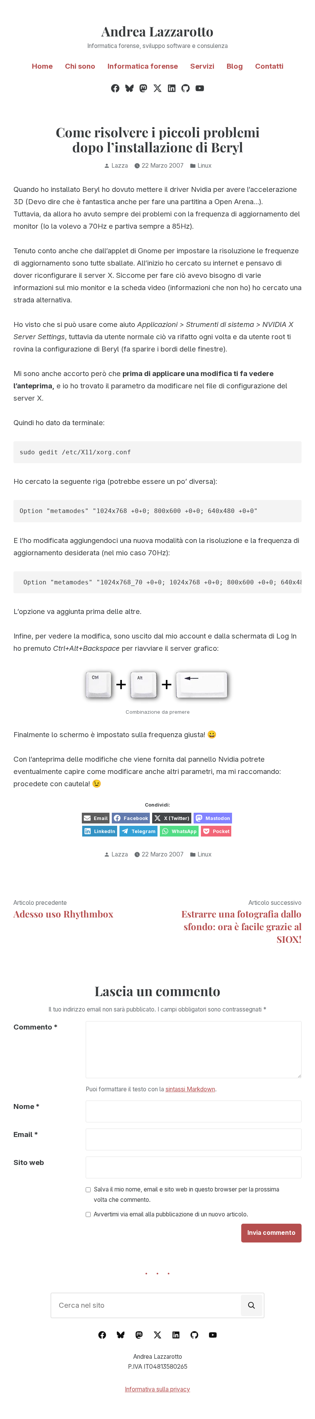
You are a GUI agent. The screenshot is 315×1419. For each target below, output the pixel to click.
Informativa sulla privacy (157, 1389)
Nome (26, 1106)
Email (25, 1134)
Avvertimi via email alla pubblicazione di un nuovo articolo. (171, 1214)
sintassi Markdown (190, 1089)
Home (42, 66)
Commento (35, 1027)
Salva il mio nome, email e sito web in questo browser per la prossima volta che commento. (186, 1194)
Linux (204, 165)
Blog (235, 66)
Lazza (119, 165)
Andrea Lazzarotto (157, 31)
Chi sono (80, 66)
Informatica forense (143, 66)
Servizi (202, 66)
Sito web (28, 1162)
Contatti (269, 66)
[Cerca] (251, 1305)
